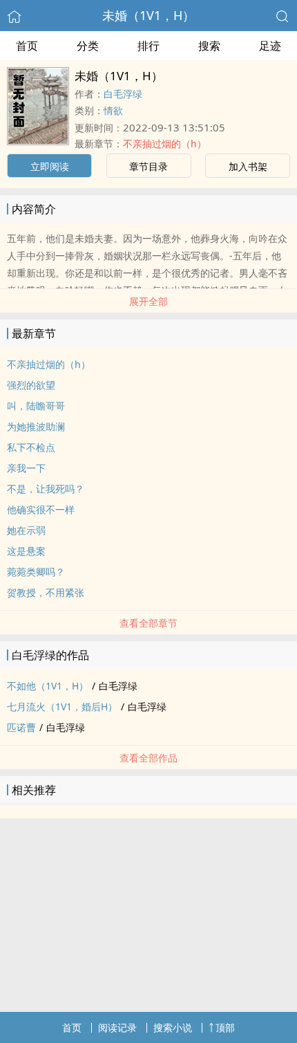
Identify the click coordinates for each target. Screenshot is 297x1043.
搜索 (209, 45)
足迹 (270, 45)
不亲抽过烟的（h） (165, 143)
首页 (27, 45)
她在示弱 (26, 530)
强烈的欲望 (31, 384)
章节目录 (148, 166)
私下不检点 (31, 447)
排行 (148, 45)
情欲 (113, 110)
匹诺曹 (21, 727)
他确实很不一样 (41, 509)
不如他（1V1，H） (47, 685)
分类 (88, 45)
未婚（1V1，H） (148, 15)
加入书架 (248, 166)
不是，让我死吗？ (45, 488)
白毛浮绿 (123, 93)
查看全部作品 (148, 757)
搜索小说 (172, 1027)
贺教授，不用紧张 (45, 592)
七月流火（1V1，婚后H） (62, 706)
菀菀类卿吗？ (36, 571)
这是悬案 (26, 550)
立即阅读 (49, 166)
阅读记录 (117, 1027)
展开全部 (148, 301)
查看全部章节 (148, 622)
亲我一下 (26, 467)
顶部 (225, 1027)
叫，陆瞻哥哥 (36, 405)
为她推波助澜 (36, 426)
